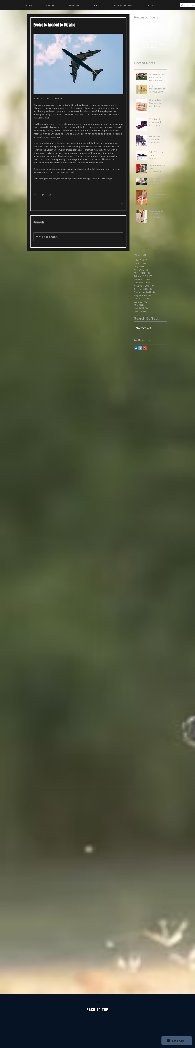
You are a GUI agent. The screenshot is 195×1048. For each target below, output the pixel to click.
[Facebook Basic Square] (135, 348)
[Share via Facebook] (35, 194)
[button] (78, 5)
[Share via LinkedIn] (49, 194)
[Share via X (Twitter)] (42, 194)
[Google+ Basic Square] (145, 348)
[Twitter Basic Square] (140, 348)
